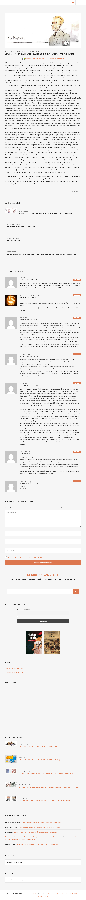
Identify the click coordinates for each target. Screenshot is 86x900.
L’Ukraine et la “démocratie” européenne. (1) (40, 760)
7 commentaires (34, 51)
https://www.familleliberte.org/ (16, 672)
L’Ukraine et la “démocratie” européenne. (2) (40, 746)
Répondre (77, 279)
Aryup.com (51, 894)
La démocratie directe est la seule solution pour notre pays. (49, 787)
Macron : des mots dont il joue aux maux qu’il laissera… (46, 213)
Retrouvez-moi (14, 240)
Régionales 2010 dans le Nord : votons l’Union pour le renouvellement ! (42, 254)
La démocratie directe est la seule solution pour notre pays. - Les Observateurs (33, 837)
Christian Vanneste (43, 575)
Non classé (21, 51)
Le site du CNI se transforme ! (21, 227)
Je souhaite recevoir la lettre (33, 617)
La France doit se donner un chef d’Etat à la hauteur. (45, 801)
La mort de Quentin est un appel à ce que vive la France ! (46, 773)
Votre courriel (23, 609)
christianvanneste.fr (29, 894)
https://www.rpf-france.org (14, 668)
